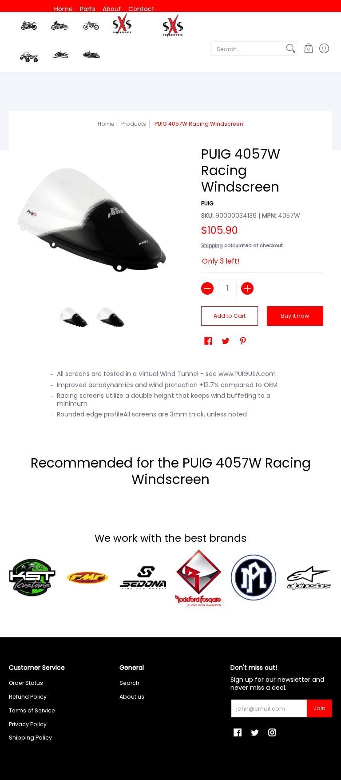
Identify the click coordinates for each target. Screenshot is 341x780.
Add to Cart (230, 316)
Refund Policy (28, 696)
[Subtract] (207, 288)
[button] (308, 48)
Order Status (26, 683)
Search (129, 683)
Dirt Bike (91, 26)
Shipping (212, 245)
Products (133, 124)
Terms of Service (32, 710)
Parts (87, 8)
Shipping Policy (30, 737)
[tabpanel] (171, 393)
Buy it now (295, 316)
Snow (60, 54)
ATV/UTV (28, 56)
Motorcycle (29, 26)
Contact (141, 8)
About (112, 8)
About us (131, 696)
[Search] (291, 48)
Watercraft (91, 54)
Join (319, 708)
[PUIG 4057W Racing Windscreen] (73, 317)
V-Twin (60, 26)
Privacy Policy (28, 724)
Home (63, 8)
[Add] (247, 288)
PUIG (207, 203)
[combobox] (248, 48)
